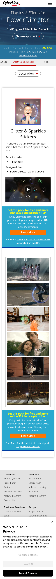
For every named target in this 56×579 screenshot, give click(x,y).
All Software (35, 478)
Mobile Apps (35, 482)
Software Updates (38, 515)
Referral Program (37, 495)
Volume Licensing (37, 487)
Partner (7, 487)
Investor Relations (13, 491)
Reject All (28, 564)
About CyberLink (12, 478)
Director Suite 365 (28, 55)
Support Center (36, 511)
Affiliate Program (12, 495)
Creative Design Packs (23, 61)
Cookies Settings (28, 554)
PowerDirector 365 (35, 51)
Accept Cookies (28, 573)
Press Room (10, 482)
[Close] (52, 521)
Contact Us (9, 500)
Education (34, 491)
